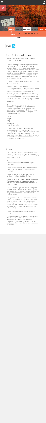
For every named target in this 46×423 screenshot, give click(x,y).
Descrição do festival (18, 55)
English (7, 46)
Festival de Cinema (19, 33)
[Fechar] (3, 8)
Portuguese (14, 46)
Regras (8, 149)
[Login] (44, 2)
